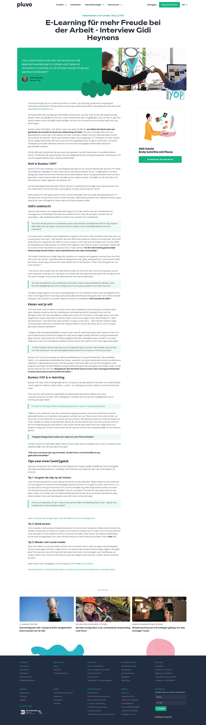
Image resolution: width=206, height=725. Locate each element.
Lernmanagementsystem (99, 669)
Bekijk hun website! (84, 563)
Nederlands (25, 693)
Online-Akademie (95, 666)
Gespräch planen (169, 4)
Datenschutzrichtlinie (97, 700)
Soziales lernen (94, 673)
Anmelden (24, 666)
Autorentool (93, 677)
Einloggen (152, 4)
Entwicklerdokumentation (99, 696)
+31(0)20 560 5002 (129, 710)
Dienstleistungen (128, 666)
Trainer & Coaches (163, 669)
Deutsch (23, 696)
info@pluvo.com (128, 714)
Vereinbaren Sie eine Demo (160, 159)
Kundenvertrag (94, 710)
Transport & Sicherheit (165, 680)
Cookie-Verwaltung (96, 703)
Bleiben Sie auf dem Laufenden (170, 692)
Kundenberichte (61, 673)
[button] (61, 5)
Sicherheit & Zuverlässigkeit (100, 680)
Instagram (58, 700)
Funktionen (75, 4)
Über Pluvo (126, 680)
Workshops (126, 669)
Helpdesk (24, 673)
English (23, 700)
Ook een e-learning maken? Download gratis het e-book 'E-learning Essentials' (68, 406)
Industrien (159, 666)
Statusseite (93, 693)
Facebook (58, 696)
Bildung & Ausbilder (163, 673)
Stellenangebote (27, 680)
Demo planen (26, 677)
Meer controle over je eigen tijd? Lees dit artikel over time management (61, 518)
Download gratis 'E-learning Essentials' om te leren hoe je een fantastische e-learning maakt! (71, 569)
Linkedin (57, 703)
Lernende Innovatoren (63, 693)
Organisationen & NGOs (165, 677)
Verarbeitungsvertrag (97, 707)
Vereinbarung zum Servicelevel (101, 714)
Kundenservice (127, 673)
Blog (55, 666)
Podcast (57, 669)
